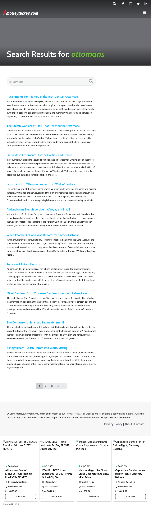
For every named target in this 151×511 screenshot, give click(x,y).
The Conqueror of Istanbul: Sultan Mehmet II (35, 322)
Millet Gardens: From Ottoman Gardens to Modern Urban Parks (47, 293)
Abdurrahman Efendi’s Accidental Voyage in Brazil (38, 209)
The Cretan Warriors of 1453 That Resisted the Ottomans (43, 126)
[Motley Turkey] (20, 12)
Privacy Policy (73, 413)
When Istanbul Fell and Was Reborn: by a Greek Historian (43, 235)
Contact (139, 424)
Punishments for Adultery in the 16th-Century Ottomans (43, 96)
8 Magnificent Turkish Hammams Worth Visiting (37, 348)
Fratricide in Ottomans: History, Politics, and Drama (39, 155)
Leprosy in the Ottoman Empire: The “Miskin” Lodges (41, 184)
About (128, 424)
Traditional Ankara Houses (23, 264)
